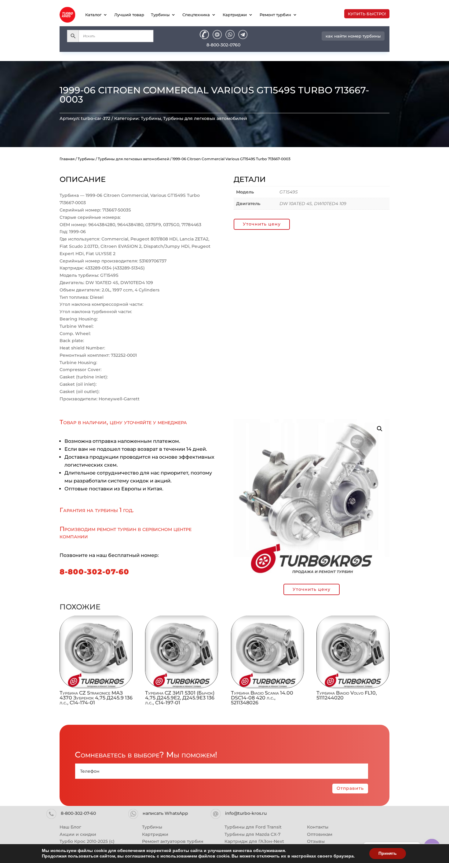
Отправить (350, 788)
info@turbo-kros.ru (246, 813)
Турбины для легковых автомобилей (205, 118)
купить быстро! (367, 13)
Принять (387, 853)
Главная (67, 159)
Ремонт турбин (275, 14)
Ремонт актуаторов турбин (172, 841)
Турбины (160, 14)
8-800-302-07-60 (94, 571)
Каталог (93, 14)
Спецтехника (196, 14)
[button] (379, 428)
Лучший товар (129, 14)
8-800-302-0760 (223, 45)
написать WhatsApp (165, 813)
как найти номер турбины (353, 36)
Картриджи (235, 14)
